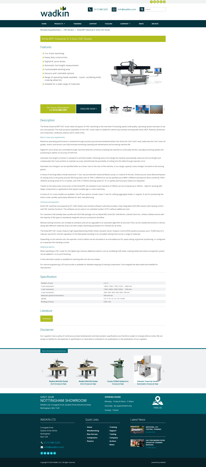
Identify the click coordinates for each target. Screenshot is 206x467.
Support (93, 24)
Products (59, 24)
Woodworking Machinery (50, 30)
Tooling (108, 24)
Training (77, 24)
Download (46, 318)
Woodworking (93, 430)
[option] (114, 109)
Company (124, 24)
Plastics (90, 441)
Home (44, 24)
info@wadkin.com (126, 9)
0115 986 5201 (100, 9)
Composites (92, 438)
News (141, 24)
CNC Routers (69, 30)
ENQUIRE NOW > (88, 108)
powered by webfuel (159, 462)
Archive (155, 24)
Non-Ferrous (92, 434)
